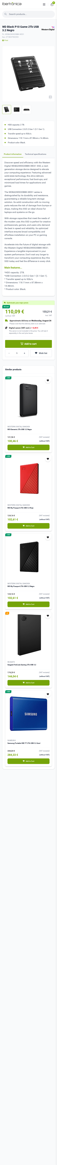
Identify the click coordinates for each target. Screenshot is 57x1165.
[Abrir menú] (44, 4)
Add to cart (30, 343)
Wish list (43, 353)
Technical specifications (35, 154)
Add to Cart (30, 447)
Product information (13, 154)
